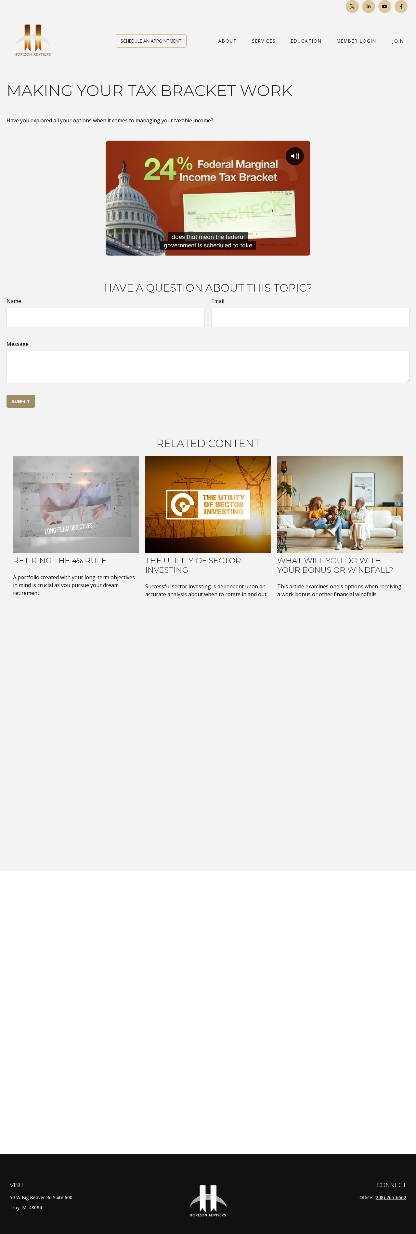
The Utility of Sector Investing (193, 565)
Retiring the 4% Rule (60, 560)
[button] (151, 41)
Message (17, 344)
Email (217, 301)
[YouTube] (384, 6)
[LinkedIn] (368, 6)
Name (13, 301)
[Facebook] (401, 6)
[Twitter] (352, 6)
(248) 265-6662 (390, 1197)
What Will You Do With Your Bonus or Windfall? (335, 565)
